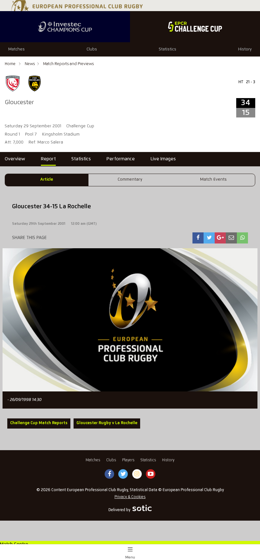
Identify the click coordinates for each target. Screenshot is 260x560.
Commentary (130, 179)
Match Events (213, 179)
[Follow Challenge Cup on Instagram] (137, 474)
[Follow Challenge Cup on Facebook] (109, 474)
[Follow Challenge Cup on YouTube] (150, 474)
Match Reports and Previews (68, 64)
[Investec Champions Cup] (65, 26)
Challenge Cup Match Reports (39, 423)
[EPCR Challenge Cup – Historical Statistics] (195, 26)
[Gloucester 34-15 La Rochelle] (198, 238)
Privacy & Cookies (130, 497)
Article (46, 179)
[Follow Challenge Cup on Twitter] (123, 474)
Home (10, 64)
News (30, 64)
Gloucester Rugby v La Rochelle (106, 423)
